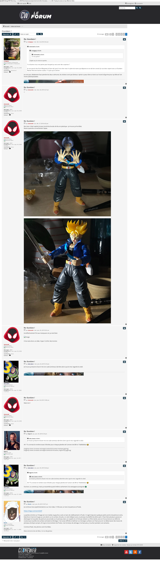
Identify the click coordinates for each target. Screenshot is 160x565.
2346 (11, 66)
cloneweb (6, 104)
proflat (23, 556)
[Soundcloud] (135, 552)
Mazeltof (31, 556)
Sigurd (5, 451)
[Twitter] (131, 552)
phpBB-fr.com (28, 554)
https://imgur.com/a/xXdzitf (33, 511)
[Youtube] (126, 552)
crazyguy (6, 61)
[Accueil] (36, 14)
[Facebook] (139, 552)
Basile (5, 522)
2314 (11, 389)
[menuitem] (29, 3)
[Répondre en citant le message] (124, 39)
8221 (11, 109)
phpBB (28, 553)
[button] (107, 34)
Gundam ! (7, 31)
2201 (11, 528)
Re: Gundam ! (30, 39)
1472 (11, 456)
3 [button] (116, 34)
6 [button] (123, 34)
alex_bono (6, 383)
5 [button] (121, 34)
